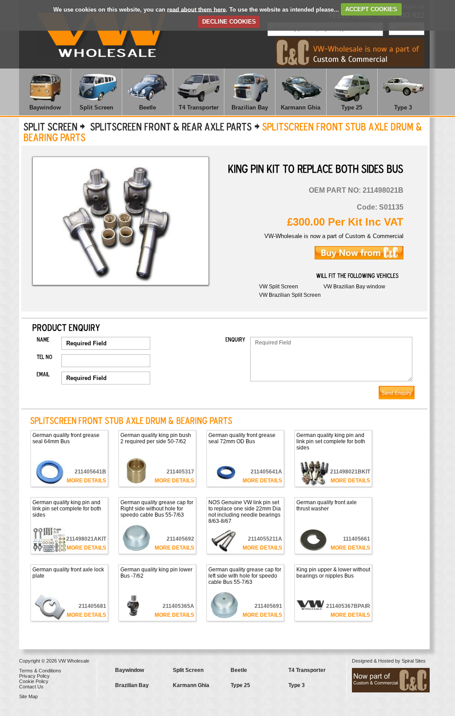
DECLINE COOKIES (229, 21)
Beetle (147, 107)
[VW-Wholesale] (102, 34)
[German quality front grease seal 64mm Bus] (69, 471)
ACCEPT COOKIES (371, 9)
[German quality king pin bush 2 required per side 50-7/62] (157, 470)
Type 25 (351, 107)
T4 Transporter (199, 107)
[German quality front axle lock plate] (69, 606)
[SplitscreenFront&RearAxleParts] (170, 126)
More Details (86, 480)
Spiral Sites (414, 660)
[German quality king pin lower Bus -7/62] (157, 604)
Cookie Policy (33, 681)
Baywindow (45, 107)
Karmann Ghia (300, 107)
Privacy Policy (34, 676)
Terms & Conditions (40, 670)
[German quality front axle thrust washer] (333, 539)
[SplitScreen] (50, 126)
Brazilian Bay (249, 107)
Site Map (28, 696)
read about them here (196, 9)
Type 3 (403, 107)
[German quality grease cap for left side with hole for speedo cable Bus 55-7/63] (245, 604)
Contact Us (31, 686)
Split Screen (96, 107)
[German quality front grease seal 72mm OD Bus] (245, 473)
